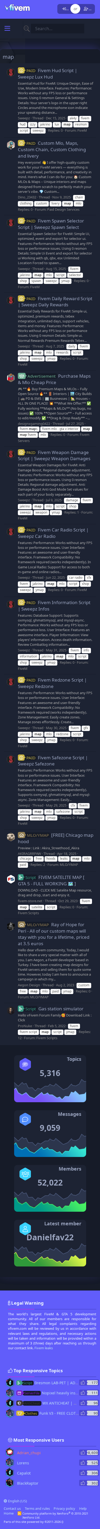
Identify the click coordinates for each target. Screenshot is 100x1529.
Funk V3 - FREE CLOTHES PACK (59, 1413)
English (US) (17, 1501)
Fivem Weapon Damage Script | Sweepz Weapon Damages (54, 455)
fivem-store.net (30, 900)
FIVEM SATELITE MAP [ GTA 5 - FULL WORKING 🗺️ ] (51, 880)
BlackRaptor (27, 1483)
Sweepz (24, 118)
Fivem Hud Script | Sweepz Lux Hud (47, 73)
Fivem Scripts (28, 912)
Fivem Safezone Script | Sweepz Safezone (53, 760)
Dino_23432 (27, 197)
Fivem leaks (43, 1348)
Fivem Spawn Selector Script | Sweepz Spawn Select (51, 224)
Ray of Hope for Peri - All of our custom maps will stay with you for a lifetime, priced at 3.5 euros (53, 934)
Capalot (24, 1473)
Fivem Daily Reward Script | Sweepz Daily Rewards (55, 301)
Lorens (23, 1462)
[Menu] (7, 28)
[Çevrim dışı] (6, 1380)
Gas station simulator (54, 1009)
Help (83, 1508)
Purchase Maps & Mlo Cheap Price (54, 379)
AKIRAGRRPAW (29, 853)
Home (9, 1513)
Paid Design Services (63, 209)
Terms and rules (37, 1508)
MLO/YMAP (69, 864)
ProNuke (25, 1025)
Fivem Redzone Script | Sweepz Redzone (52, 683)
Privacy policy (64, 1508)
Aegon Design (29, 985)
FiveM (82, 130)
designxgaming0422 (34, 423)
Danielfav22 (50, 1237)
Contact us (12, 1508)
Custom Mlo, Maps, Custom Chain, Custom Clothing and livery (52, 149)
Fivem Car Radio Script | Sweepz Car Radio (53, 533)
